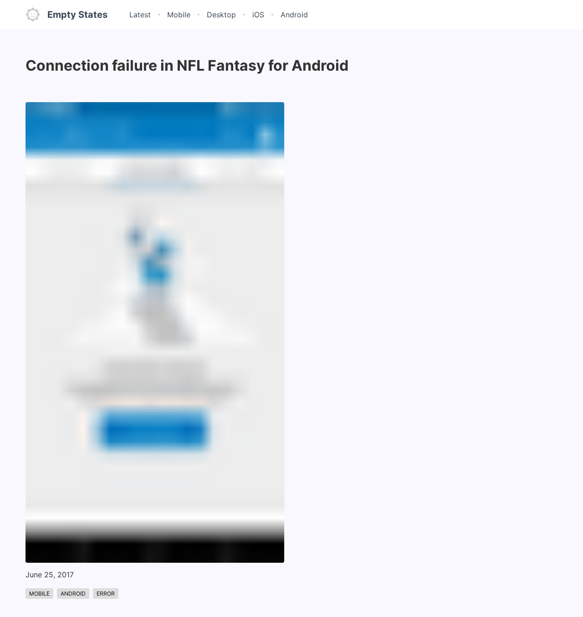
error (106, 593)
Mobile (178, 14)
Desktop (221, 14)
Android (294, 14)
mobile (39, 593)
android (73, 593)
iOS (258, 14)
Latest (140, 14)
